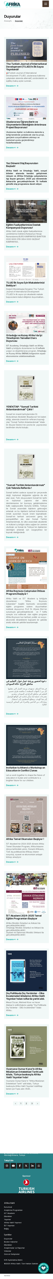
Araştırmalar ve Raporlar (14, 1248)
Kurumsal (8, 1207)
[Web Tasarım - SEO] (7, 1276)
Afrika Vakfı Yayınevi (12, 1222)
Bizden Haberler (11, 1242)
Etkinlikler (8, 1216)
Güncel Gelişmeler (12, 1254)
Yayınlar (7, 1219)
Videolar (7, 1251)
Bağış (6, 1229)
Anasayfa (8, 21)
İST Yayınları (9, 1225)
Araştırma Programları (13, 1210)
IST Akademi (9, 1213)
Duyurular (19, 21)
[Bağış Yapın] (43, 1268)
